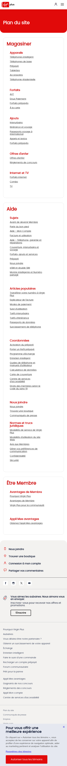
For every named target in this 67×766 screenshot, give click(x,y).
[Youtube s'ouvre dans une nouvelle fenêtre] (29, 584)
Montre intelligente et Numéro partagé (26, 273)
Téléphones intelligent (22, 57)
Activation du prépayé (22, 345)
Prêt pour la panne (13, 672)
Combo (14, 182)
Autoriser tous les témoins (26, 759)
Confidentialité (18, 456)
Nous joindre (16, 263)
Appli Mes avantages (14, 679)
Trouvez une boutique (21, 411)
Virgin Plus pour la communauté (27, 505)
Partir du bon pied (19, 227)
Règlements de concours (23, 163)
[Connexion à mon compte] (56, 4)
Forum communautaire (15, 667)
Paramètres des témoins (18, 751)
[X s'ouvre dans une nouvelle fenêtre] (21, 584)
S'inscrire (21, 613)
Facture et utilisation (21, 236)
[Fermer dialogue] (64, 727)
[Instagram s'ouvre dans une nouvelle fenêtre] (13, 584)
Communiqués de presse (23, 416)
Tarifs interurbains (19, 313)
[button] (62, 4)
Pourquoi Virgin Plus (20, 496)
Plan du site (8, 710)
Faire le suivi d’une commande (19, 658)
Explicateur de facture (22, 300)
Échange (8, 648)
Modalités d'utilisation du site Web (25, 438)
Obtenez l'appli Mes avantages (26, 523)
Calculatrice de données (23, 370)
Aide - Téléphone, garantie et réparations (25, 241)
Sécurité (14, 460)
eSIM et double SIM (20, 268)
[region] (33, 745)
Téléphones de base (21, 62)
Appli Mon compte (13, 693)
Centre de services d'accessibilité (21, 698)
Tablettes (15, 70)
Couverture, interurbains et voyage (24, 248)
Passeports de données (22, 322)
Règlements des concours (17, 688)
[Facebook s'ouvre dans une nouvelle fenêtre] (5, 584)
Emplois (6, 719)
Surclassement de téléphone (25, 327)
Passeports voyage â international (21, 133)
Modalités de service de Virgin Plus (26, 431)
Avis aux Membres (19, 444)
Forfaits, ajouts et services (24, 254)
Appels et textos (18, 139)
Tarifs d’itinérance (19, 318)
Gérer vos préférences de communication (24, 450)
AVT (12, 94)
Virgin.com (8, 723)
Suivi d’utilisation (18, 309)
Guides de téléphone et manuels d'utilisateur (22, 364)
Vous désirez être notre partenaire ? (22, 639)
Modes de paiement (20, 304)
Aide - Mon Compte (20, 231)
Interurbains (16, 123)
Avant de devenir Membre (24, 222)
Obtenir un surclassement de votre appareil (26, 644)
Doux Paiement (18, 99)
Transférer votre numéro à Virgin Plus (27, 294)
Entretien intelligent (20, 358)
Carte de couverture (21, 374)
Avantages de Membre (22, 501)
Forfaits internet (18, 177)
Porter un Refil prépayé (22, 349)
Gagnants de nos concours (18, 684)
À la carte (15, 108)
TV (11, 186)
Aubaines (8, 634)
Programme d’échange (22, 354)
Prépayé (14, 66)
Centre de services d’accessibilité (20, 380)
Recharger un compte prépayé (20, 662)
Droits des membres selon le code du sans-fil (25, 387)
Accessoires (16, 75)
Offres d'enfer (17, 158)
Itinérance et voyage (21, 127)
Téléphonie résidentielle (22, 80)
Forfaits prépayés (19, 103)
